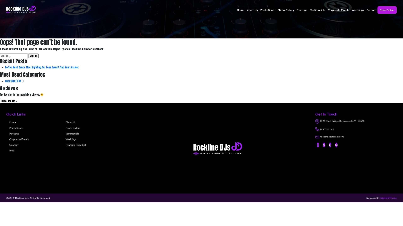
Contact (371, 10)
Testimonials (317, 10)
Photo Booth (267, 10)
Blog (11, 150)
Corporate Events (338, 10)
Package (302, 10)
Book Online (387, 10)
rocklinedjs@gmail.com (332, 136)
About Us (252, 10)
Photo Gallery (286, 10)
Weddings (358, 10)
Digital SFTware (388, 197)
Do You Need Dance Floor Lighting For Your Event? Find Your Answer (42, 67)
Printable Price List (75, 144)
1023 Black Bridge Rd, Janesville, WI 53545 (342, 120)
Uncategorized (13, 81)
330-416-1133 (327, 128)
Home (240, 10)
